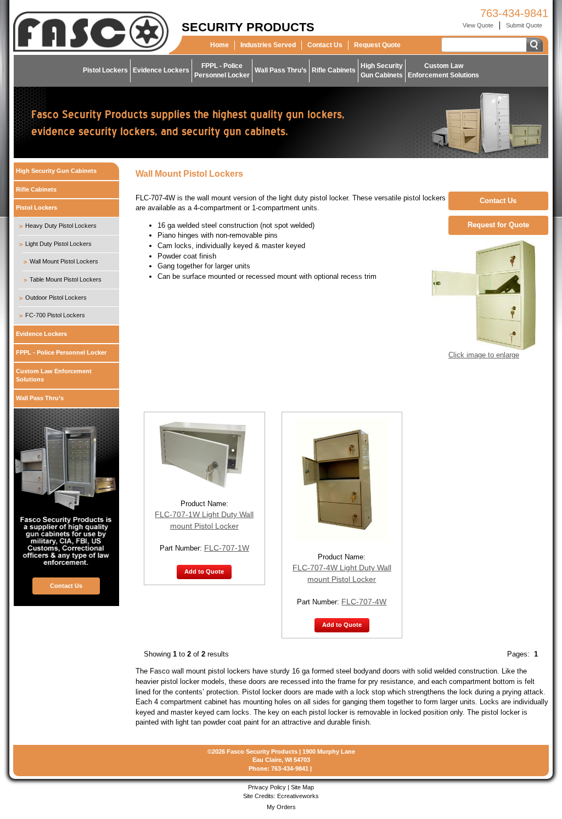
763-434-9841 (514, 13)
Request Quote (377, 45)
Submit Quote (524, 25)
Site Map (302, 787)
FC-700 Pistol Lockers (55, 315)
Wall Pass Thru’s (281, 70)
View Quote (478, 25)
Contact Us (324, 45)
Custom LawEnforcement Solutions (443, 70)
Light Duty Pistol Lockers (58, 243)
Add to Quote (204, 571)
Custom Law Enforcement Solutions (54, 375)
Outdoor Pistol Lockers (56, 297)
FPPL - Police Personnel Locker (61, 352)
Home (219, 45)
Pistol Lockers (105, 70)
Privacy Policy (267, 787)
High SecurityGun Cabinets (382, 70)
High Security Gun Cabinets (56, 170)
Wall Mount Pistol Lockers (64, 261)
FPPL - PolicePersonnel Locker (222, 70)
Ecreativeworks (298, 796)
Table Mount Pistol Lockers (66, 279)
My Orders (281, 807)
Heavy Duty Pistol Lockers (61, 225)
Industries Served (268, 45)
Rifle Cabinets (334, 70)
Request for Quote (498, 225)
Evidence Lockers (161, 70)
